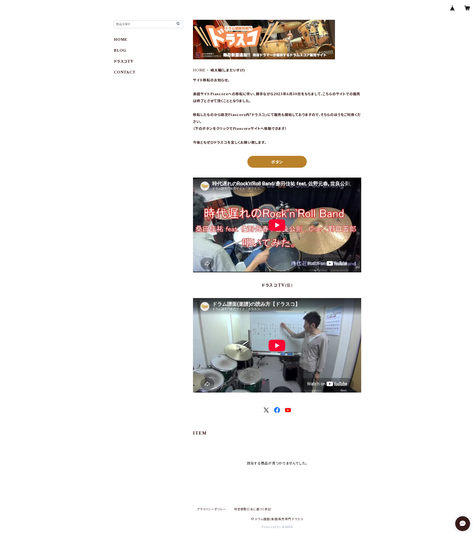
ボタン (277, 162)
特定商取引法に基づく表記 (252, 509)
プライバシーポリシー (211, 509)
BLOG (120, 50)
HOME (199, 70)
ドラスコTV (123, 61)
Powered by (271, 527)
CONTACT (125, 72)
